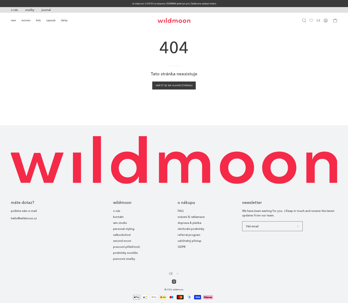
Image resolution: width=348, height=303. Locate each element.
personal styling (123, 229)
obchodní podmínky (191, 229)
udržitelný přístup (189, 241)
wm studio (120, 223)
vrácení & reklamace (191, 217)
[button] (304, 20)
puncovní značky (124, 259)
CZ (318, 20)
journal (46, 10)
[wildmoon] (174, 20)
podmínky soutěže (125, 253)
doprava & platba (189, 223)
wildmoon (122, 202)
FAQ (181, 211)
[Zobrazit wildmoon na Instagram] (174, 281)
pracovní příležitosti (126, 247)
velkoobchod (121, 235)
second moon (122, 241)
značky (29, 10)
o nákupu (186, 202)
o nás (14, 10)
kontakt (118, 217)
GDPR (181, 247)
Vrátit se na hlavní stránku (174, 85)
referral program (189, 235)
